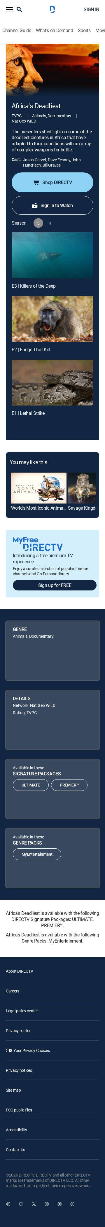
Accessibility (16, 1129)
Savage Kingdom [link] (85, 508)
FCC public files (19, 1110)
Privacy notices (19, 1070)
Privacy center (18, 1030)
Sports (84, 30)
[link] (38, 488)
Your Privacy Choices (31, 1050)
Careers (12, 991)
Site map (13, 1090)
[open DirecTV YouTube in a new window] (59, 1204)
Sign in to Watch (57, 205)
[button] (9, 9)
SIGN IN (91, 9)
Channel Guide (16, 30)
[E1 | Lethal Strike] (52, 383)
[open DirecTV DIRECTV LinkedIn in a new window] (8, 1204)
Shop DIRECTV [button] (57, 182)
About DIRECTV (19, 971)
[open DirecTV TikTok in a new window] (72, 1204)
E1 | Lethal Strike (28, 413)
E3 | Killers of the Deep (33, 286)
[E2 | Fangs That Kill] (52, 319)
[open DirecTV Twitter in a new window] (34, 1204)
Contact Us (15, 1149)
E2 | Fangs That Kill (31, 349)
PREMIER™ (69, 785)
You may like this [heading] (28, 463)
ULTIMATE (31, 785)
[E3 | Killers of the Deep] (52, 255)
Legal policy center (22, 1010)
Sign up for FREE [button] (54, 585)
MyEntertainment (37, 854)
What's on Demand (54, 30)
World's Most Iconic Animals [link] (38, 508)
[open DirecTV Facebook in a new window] (21, 1204)
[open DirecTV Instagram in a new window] (46, 1204)
